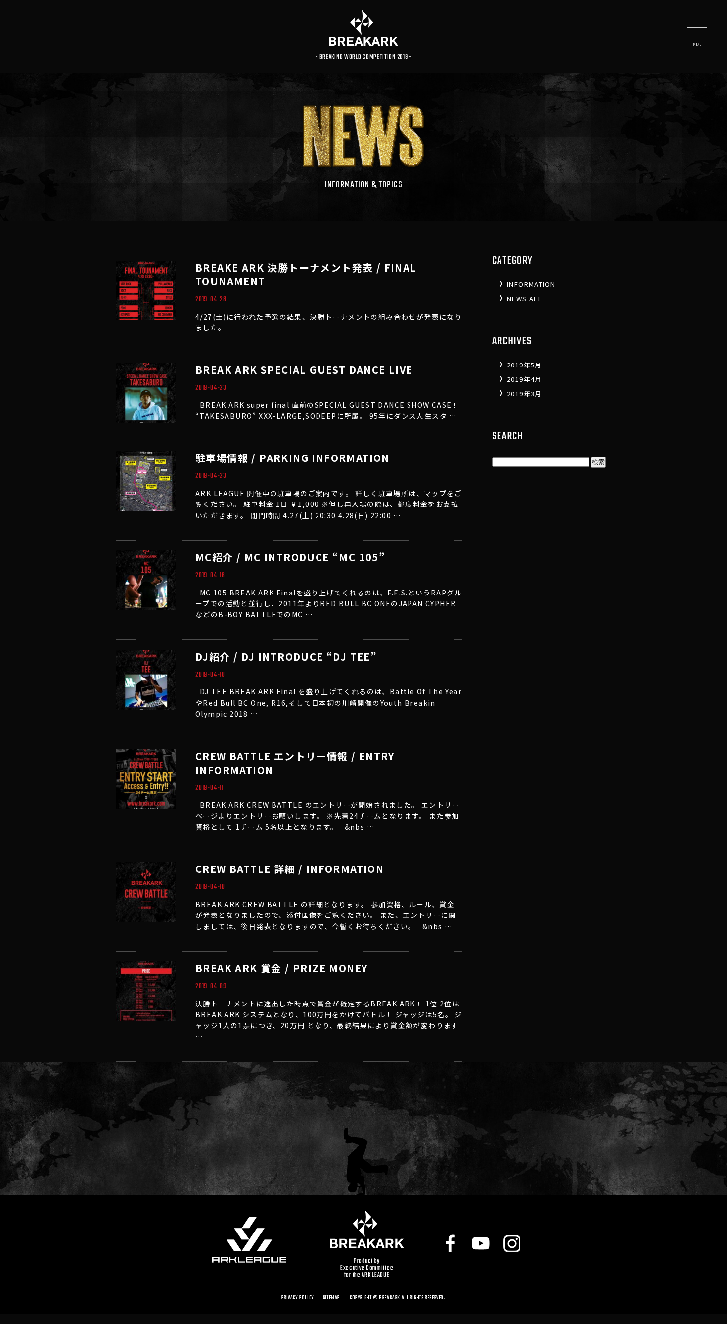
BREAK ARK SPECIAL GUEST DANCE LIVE (304, 370)
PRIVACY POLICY (297, 1298)
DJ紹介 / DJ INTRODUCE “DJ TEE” (286, 656)
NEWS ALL (524, 298)
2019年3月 (524, 393)
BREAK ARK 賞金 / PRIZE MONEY (281, 968)
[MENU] (697, 30)
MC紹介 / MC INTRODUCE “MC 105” (290, 557)
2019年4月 (524, 379)
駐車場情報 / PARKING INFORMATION (292, 458)
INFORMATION (531, 284)
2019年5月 (524, 364)
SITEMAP (331, 1298)
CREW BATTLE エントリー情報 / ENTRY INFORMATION (295, 763)
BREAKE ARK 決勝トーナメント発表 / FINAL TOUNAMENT (306, 274)
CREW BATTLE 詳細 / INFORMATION (289, 869)
